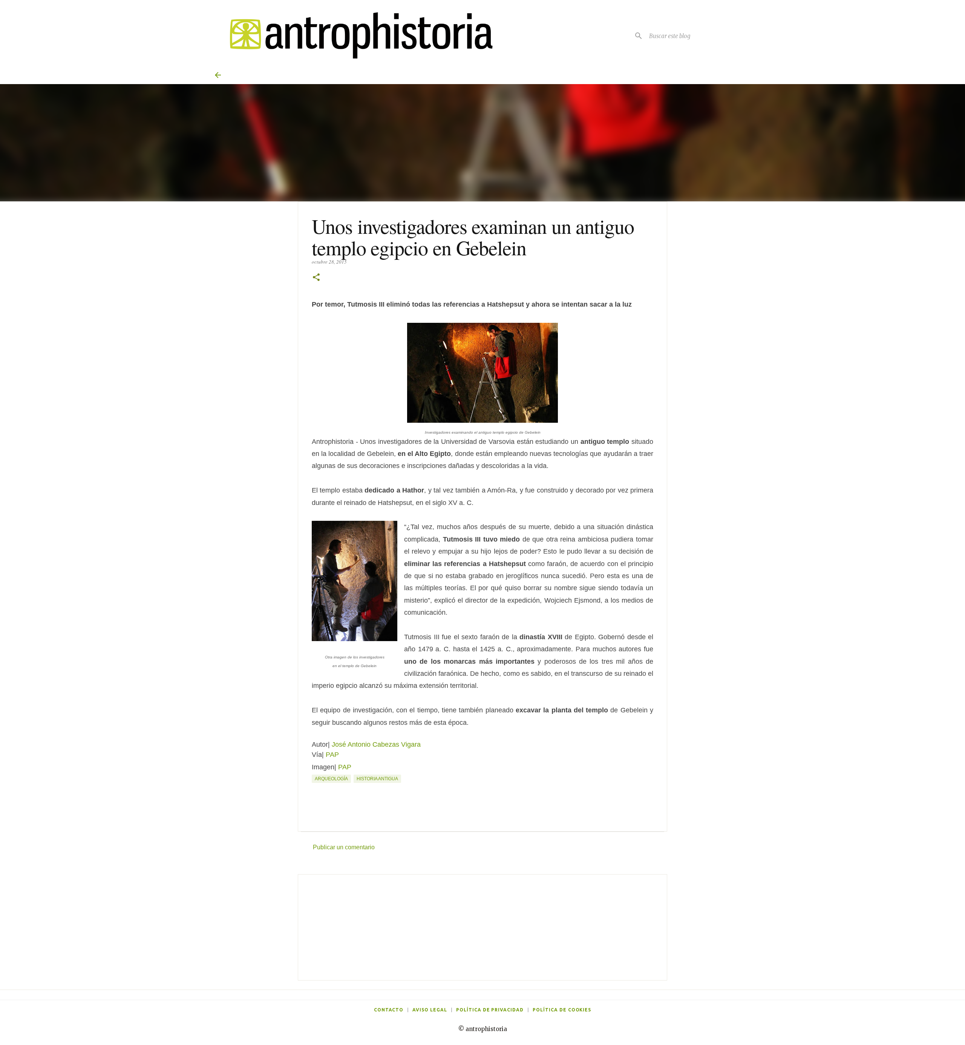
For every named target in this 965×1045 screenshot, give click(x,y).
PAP (332, 754)
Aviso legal (429, 1009)
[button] (316, 278)
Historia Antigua (377, 778)
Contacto (389, 1009)
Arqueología (331, 778)
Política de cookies (562, 1009)
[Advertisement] (482, 927)
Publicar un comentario (344, 847)
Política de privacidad (490, 1009)
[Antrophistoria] (356, 35)
